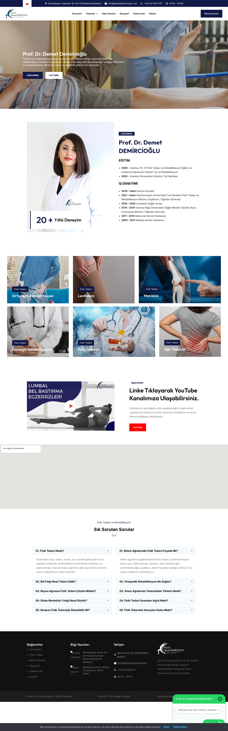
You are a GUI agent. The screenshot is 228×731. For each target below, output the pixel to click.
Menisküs (151, 295)
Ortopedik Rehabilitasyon (33, 296)
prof (125, 142)
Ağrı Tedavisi (174, 349)
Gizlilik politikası (180, 727)
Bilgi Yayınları (79, 644)
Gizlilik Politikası (63, 696)
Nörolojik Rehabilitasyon (31, 349)
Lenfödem (86, 296)
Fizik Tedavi (36, 654)
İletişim (33, 676)
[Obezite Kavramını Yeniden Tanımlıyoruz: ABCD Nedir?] (75, 672)
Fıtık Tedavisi (88, 349)
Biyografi (35, 665)
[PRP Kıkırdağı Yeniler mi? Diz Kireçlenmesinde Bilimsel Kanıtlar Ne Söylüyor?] (75, 657)
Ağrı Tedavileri (38, 660)
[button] (220, 699)
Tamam (166, 727)
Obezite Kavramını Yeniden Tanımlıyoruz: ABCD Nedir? (96, 670)
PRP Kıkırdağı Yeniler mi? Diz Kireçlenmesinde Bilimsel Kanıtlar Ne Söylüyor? (95, 657)
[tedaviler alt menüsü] (97, 14)
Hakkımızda (36, 671)
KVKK (30, 696)
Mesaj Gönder (211, 13)
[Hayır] (224, 727)
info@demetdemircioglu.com (132, 663)
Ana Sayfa (35, 649)
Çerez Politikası (44, 696)
